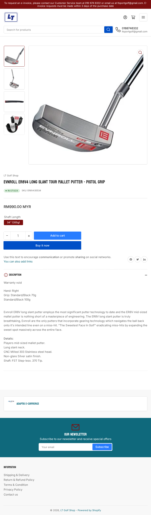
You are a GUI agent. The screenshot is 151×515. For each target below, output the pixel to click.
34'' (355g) (13, 222)
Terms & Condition (16, 484)
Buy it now (42, 245)
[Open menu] (143, 17)
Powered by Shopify (89, 510)
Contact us (11, 494)
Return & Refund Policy (19, 480)
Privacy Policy (13, 489)
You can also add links (18, 261)
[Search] (108, 29)
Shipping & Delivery (16, 475)
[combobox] (58, 29)
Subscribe (102, 447)
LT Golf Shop (11, 175)
